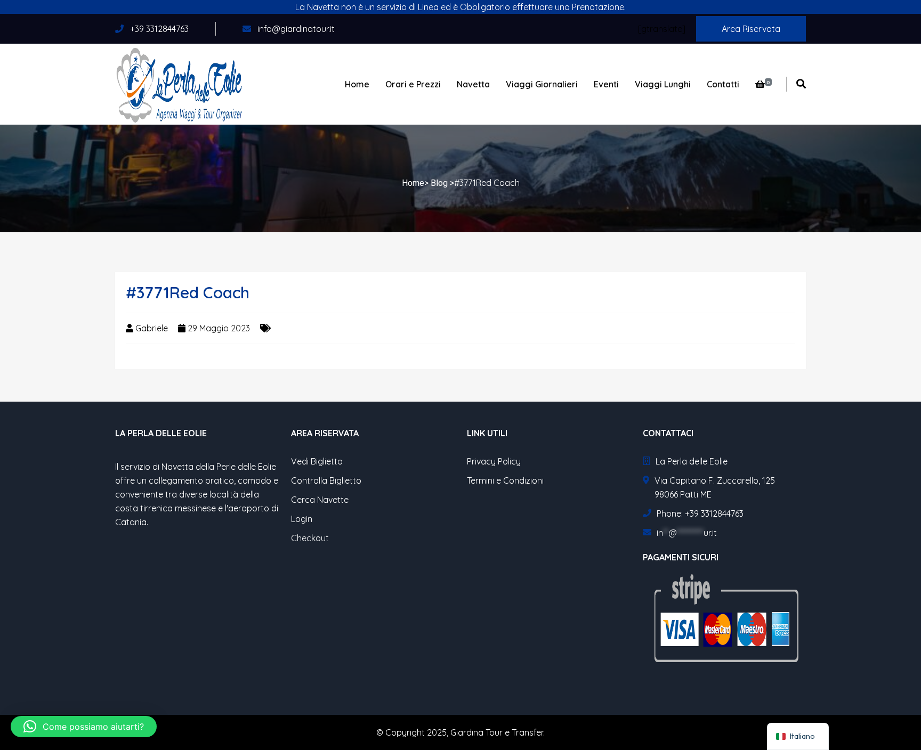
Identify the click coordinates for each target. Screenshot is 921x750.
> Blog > (439, 183)
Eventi (606, 84)
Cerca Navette (320, 499)
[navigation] (798, 736)
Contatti (723, 84)
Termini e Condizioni (505, 480)
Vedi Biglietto (317, 461)
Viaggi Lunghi (663, 84)
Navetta (473, 84)
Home (357, 84)
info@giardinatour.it (296, 28)
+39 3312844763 (158, 28)
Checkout (310, 538)
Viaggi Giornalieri (542, 84)
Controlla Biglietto (326, 480)
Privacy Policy (494, 461)
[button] (84, 726)
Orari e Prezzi (413, 84)
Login (301, 518)
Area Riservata (751, 28)
